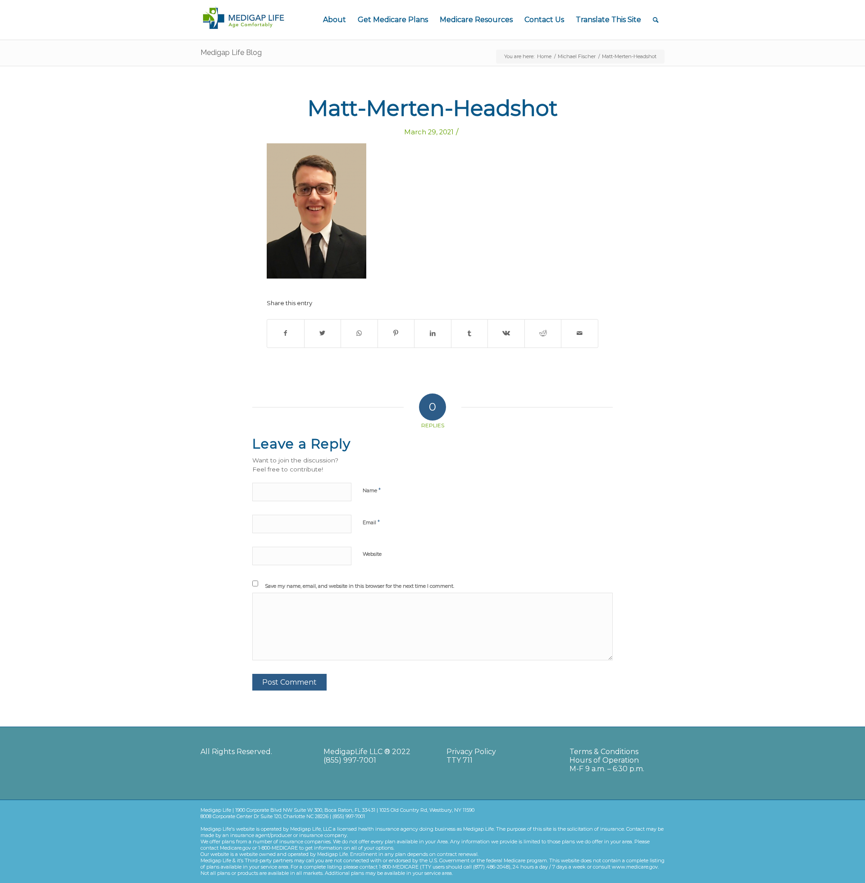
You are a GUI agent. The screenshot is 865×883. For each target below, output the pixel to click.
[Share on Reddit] (543, 333)
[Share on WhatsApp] (359, 333)
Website (372, 554)
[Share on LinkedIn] (432, 333)
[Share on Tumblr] (469, 333)
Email (371, 522)
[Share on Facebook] (285, 333)
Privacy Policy (471, 751)
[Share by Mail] (579, 333)
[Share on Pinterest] (396, 333)
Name (372, 490)
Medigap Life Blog (231, 52)
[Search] (656, 20)
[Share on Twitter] (323, 333)
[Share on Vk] (506, 333)
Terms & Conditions (603, 751)
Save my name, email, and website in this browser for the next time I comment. (359, 586)
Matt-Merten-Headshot (433, 108)
